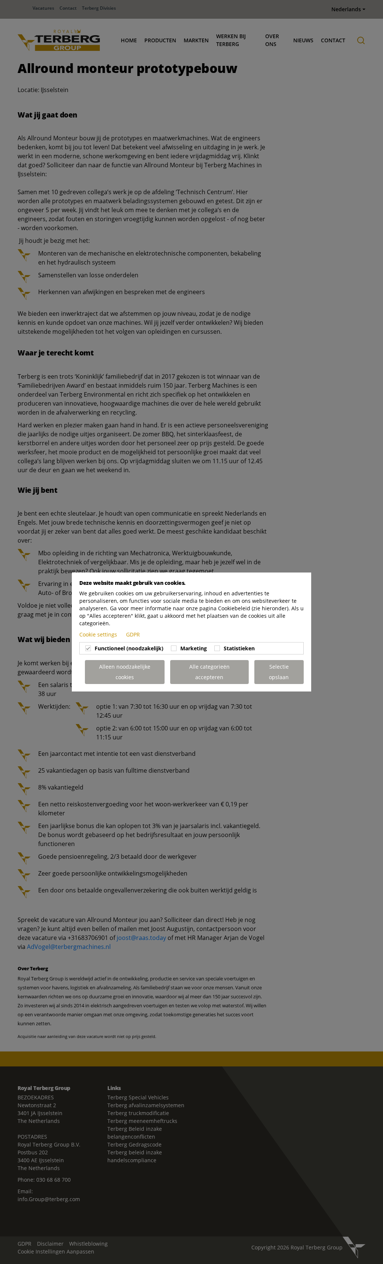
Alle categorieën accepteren (209, 672)
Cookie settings (99, 634)
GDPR (133, 634)
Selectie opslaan (279, 672)
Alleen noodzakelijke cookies (124, 672)
